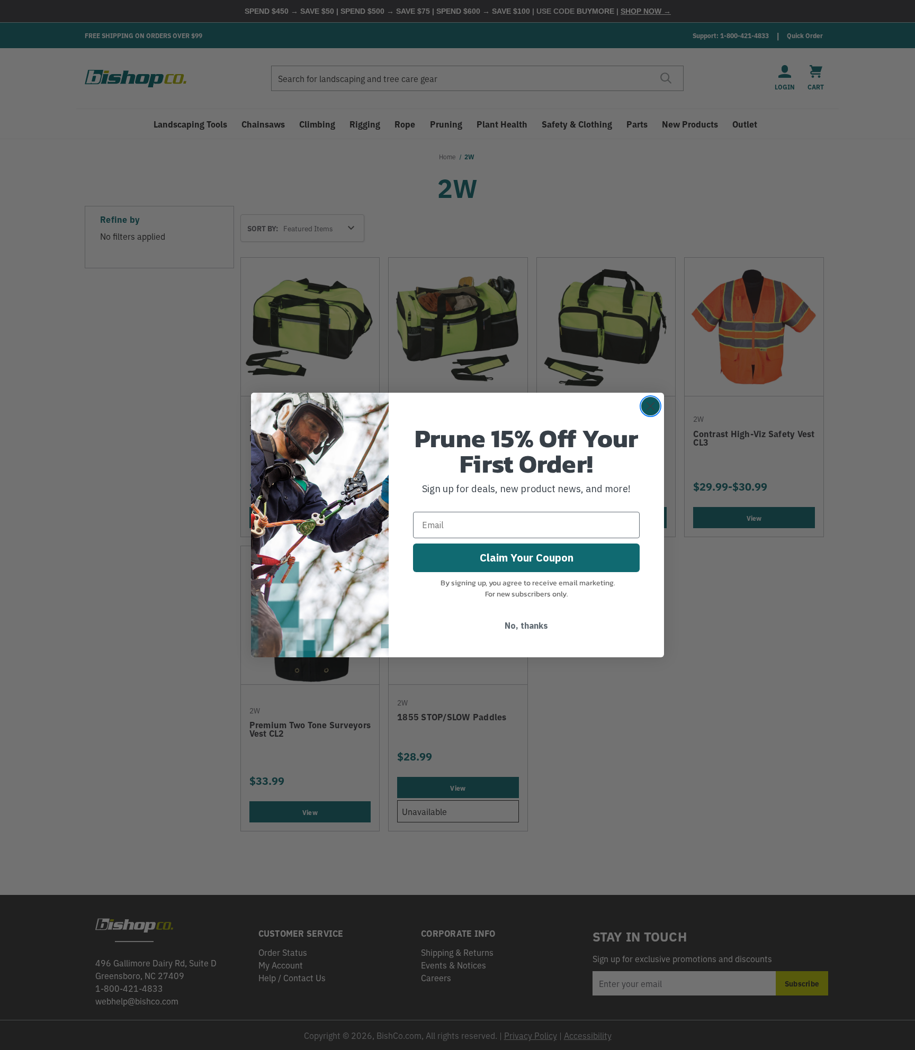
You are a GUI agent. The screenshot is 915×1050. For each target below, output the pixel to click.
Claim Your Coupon (526, 557)
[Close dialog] (650, 406)
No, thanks (526, 625)
